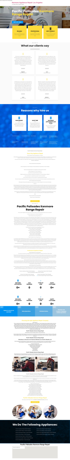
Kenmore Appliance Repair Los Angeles (27, 3)
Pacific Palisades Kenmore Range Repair (35, 208)
